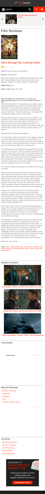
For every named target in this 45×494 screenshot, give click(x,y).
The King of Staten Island (11, 402)
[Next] (43, 19)
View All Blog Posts (8, 453)
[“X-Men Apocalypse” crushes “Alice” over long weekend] (22, 323)
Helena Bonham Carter (21, 248)
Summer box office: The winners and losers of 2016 (22, 311)
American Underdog (9, 391)
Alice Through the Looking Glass (31, 247)
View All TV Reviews (9, 445)
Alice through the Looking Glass (20, 62)
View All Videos (7, 451)
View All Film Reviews (9, 442)
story (29, 112)
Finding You (6, 393)
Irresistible (5, 396)
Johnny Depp (34, 248)
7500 (4, 399)
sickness (13, 108)
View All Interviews (8, 448)
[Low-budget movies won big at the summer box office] (22, 275)
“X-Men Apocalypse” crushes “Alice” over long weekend (22, 335)
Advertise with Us (10, 355)
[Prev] (2, 19)
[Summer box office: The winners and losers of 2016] (22, 299)
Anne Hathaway (6, 248)
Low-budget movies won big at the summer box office (22, 287)
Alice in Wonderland (12, 247)
